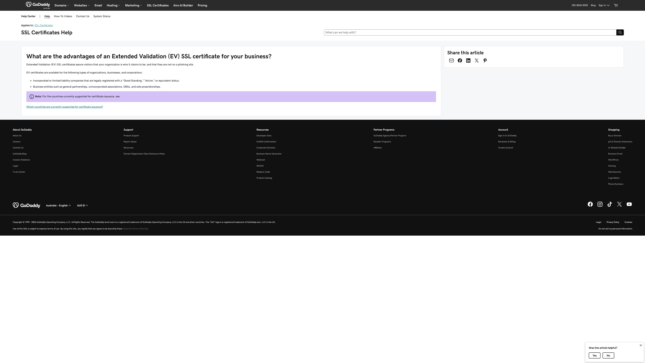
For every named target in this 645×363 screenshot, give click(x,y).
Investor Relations (21, 160)
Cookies (628, 222)
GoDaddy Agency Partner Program (390, 135)
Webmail (260, 160)
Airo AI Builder (183, 5)
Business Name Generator (269, 154)
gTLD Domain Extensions (620, 141)
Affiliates (378, 148)
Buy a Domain (614, 135)
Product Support (131, 135)
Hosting (612, 166)
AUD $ (81, 205)
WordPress (613, 160)
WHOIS (260, 166)
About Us (17, 135)
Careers (16, 141)
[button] (641, 345)
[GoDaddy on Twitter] (619, 206)
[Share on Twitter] (476, 60)
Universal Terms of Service (135, 229)
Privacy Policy (613, 222)
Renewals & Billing (506, 141)
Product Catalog (264, 178)
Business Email (615, 154)
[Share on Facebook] (460, 60)
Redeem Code (263, 172)
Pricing (202, 5)
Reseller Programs (382, 141)
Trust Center (19, 172)
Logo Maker (614, 178)
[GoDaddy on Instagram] (600, 206)
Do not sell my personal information (615, 229)
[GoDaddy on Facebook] (590, 206)
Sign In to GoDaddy (507, 135)
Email (98, 5)
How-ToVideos (63, 16)
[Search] (620, 32)
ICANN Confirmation (266, 141)
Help (47, 16)
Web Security (614, 172)
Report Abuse (130, 141)
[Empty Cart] (616, 5)
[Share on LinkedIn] (468, 60)
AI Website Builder (617, 148)
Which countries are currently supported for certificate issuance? (64, 106)
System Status (101, 16)
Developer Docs (263, 135)
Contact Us (82, 16)
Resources (129, 148)
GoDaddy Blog (19, 154)
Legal (15, 166)
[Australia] (38, 4)
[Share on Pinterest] (485, 60)
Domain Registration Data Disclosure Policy (144, 154)
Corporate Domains (265, 148)
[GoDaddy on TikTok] (610, 206)
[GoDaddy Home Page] (27, 205)
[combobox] (470, 32)
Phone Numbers (615, 184)
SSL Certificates (158, 5)
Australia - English (57, 205)
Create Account (505, 148)
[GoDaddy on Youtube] (629, 206)
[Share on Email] (451, 60)
